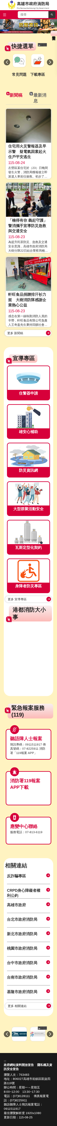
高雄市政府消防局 (28, 5)
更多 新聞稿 (15, 333)
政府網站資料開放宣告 (19, 1065)
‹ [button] (7, 62)
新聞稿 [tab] (16, 95)
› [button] (50, 62)
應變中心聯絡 (24, 826)
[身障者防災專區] (28, 571)
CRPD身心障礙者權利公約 (23, 893)
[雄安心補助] (28, 417)
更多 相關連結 (17, 1006)
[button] (51, 14)
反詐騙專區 (16, 876)
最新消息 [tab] (40, 98)
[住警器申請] (28, 378)
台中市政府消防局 (22, 963)
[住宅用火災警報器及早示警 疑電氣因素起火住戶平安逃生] (28, 125)
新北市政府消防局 (22, 934)
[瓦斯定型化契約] (28, 532)
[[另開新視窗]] (28, 26)
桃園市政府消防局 (22, 948)
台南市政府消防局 (22, 977)
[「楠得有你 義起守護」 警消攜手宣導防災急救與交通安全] (28, 200)
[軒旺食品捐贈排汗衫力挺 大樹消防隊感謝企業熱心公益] (28, 274)
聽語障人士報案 (26, 738)
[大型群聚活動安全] (28, 494)
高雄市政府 (16, 905)
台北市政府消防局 (22, 919)
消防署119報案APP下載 (25, 784)
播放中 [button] (42, 44)
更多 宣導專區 (17, 599)
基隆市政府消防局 (22, 992)
